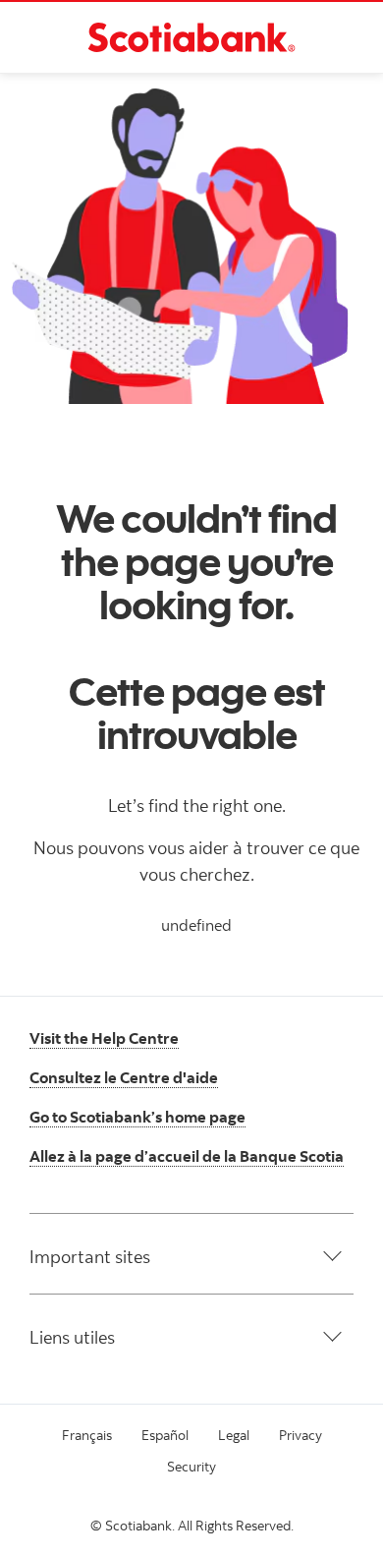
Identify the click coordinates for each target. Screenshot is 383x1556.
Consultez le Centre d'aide (123, 1077)
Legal (233, 1434)
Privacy (300, 1434)
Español (165, 1434)
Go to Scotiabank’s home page (137, 1116)
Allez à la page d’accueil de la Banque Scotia (186, 1156)
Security (191, 1466)
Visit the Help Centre (104, 1038)
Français (87, 1434)
